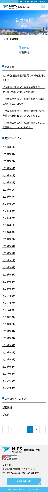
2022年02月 (8, 288)
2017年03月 (8, 373)
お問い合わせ (24, 481)
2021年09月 (8, 296)
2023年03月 (8, 246)
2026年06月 (8, 147)
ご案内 (5, 414)
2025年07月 (8, 175)
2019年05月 (8, 338)
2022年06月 (8, 267)
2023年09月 (8, 232)
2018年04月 (8, 366)
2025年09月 (8, 168)
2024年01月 (8, 225)
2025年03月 (8, 182)
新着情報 (14, 38)
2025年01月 (8, 189)
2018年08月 (8, 359)
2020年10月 (8, 317)
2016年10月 (8, 380)
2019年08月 (8, 331)
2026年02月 (8, 161)
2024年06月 (8, 203)
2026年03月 (8, 154)
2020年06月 (8, 324)
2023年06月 (8, 239)
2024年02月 (8, 218)
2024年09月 (8, 196)
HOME (5, 38)
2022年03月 (8, 281)
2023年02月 (8, 253)
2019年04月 (8, 345)
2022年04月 (8, 274)
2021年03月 (8, 310)
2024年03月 (8, 211)
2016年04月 (8, 387)
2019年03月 (8, 352)
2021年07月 (8, 303)
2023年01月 (8, 260)
